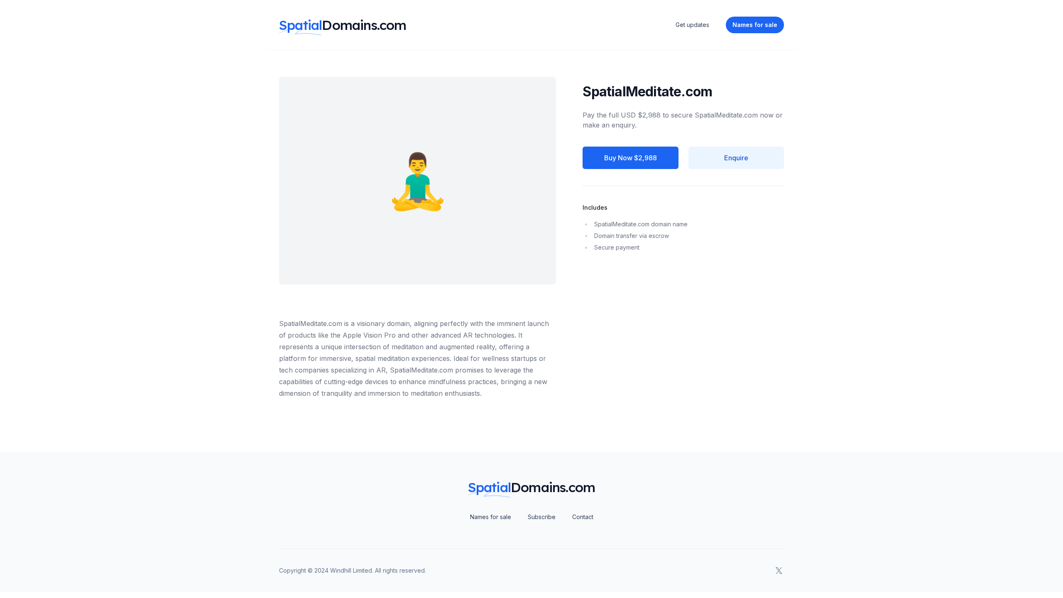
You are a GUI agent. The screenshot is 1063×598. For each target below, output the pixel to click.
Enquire (736, 158)
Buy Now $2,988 (630, 158)
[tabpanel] (417, 350)
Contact (582, 516)
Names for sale (490, 516)
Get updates (692, 24)
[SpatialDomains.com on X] (779, 571)
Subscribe (542, 516)
